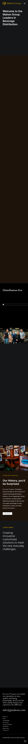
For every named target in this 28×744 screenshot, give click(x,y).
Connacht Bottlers (7, 724)
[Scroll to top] (25, 741)
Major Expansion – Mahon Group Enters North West (12, 666)
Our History (6, 722)
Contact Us (6, 730)
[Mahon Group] (12, 3)
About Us (5, 716)
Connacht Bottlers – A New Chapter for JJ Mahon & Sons (13, 623)
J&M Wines (5, 726)
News (4, 718)
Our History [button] (7, 513)
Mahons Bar (6, 728)
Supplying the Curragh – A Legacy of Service (13, 579)
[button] (24, 3)
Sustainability (6, 720)
